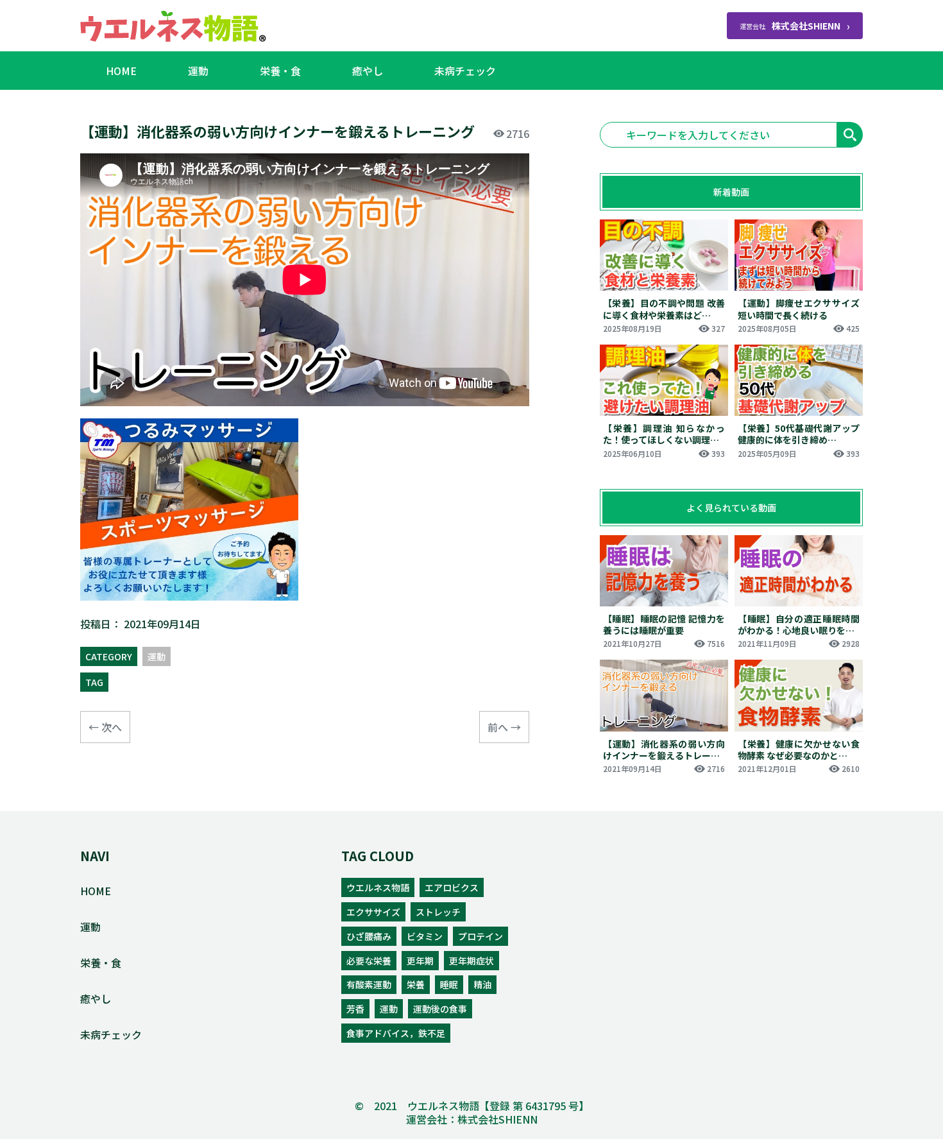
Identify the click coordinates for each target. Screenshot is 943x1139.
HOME (121, 70)
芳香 (355, 1008)
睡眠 (449, 984)
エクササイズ (373, 911)
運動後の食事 (440, 1008)
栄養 (416, 984)
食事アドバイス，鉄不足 (395, 1033)
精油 (482, 984)
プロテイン (480, 936)
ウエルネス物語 (377, 887)
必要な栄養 (368, 960)
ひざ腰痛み (368, 936)
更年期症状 (471, 960)
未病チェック (465, 70)
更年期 (420, 960)
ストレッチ (438, 911)
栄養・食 (280, 70)
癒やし (367, 70)
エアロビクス (452, 887)
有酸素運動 (368, 984)
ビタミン (425, 936)
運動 (198, 70)
